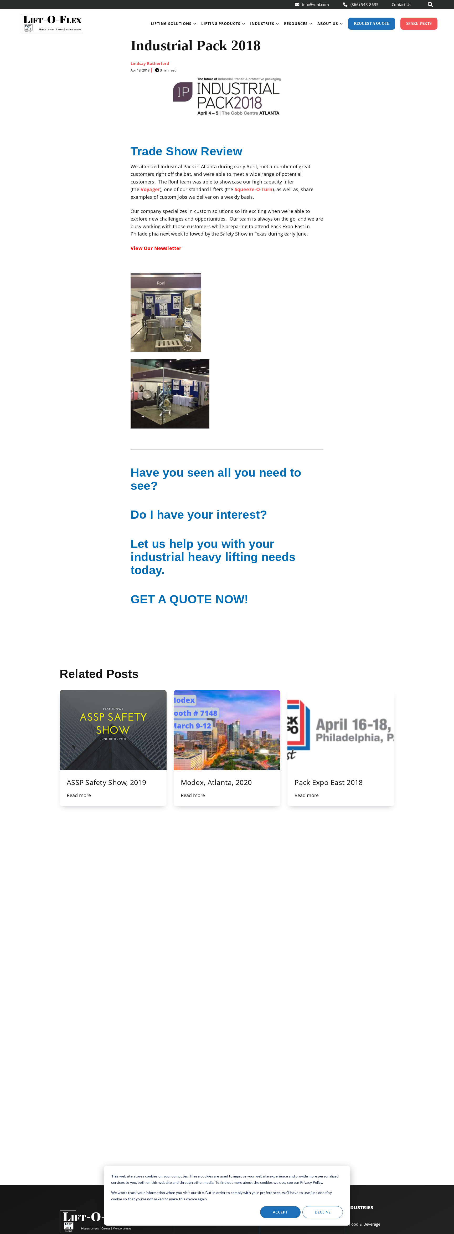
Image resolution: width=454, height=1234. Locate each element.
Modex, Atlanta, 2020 (216, 782)
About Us (327, 23)
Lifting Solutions (171, 23)
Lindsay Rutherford (150, 63)
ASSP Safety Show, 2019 (106, 782)
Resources (295, 23)
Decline (323, 1212)
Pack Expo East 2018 (329, 782)
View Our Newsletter (156, 248)
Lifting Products (220, 23)
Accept (280, 1212)
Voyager (150, 189)
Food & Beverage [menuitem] (364, 1224)
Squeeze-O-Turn (254, 189)
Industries (262, 23)
